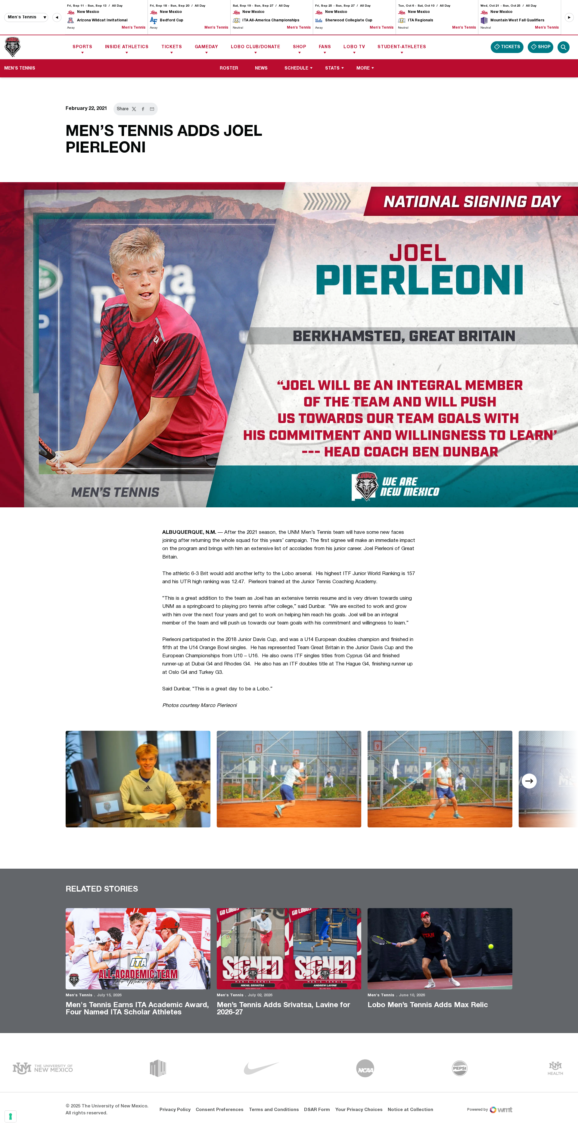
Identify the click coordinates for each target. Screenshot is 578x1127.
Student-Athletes (402, 47)
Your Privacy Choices (359, 1110)
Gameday (206, 47)
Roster (229, 68)
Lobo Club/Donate (255, 47)
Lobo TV (354, 47)
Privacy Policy (175, 1110)
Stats (332, 68)
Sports (82, 47)
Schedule (296, 68)
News (261, 68)
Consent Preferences (220, 1110)
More (363, 68)
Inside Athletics (127, 47)
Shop (299, 47)
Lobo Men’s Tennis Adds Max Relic (428, 1005)
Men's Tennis (79, 995)
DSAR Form (317, 1110)
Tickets (171, 47)
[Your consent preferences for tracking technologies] (10, 1116)
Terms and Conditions (274, 1110)
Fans (325, 47)
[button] (56, 17)
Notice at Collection (410, 1110)
